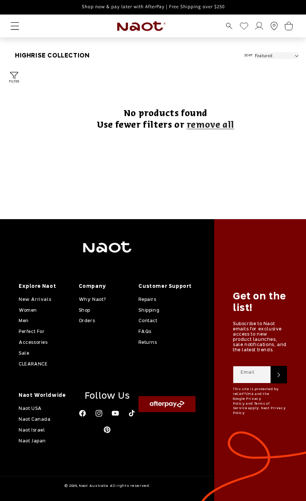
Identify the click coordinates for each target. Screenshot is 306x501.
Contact (147, 321)
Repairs (147, 300)
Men (24, 321)
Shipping (148, 310)
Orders (87, 321)
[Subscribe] (279, 374)
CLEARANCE (33, 364)
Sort (248, 55)
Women (28, 310)
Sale (24, 353)
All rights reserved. (130, 486)
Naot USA (30, 409)
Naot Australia (93, 486)
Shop (84, 310)
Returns (147, 342)
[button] (229, 26)
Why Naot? (92, 300)
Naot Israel (32, 430)
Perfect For (32, 332)
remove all (210, 125)
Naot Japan (32, 441)
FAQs (144, 332)
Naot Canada (35, 419)
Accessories (33, 342)
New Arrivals (35, 300)
